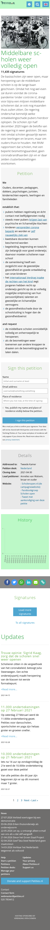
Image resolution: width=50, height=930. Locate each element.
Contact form (7, 892)
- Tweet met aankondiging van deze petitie (32, 500)
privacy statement (12, 439)
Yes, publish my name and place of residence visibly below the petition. (23, 409)
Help (3, 857)
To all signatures (25, 622)
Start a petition (8, 860)
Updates (27, 857)
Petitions (5, 864)
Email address (9, 386)
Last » (34, 800)
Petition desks (8, 867)
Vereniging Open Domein (25, 918)
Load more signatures (25, 611)
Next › (27, 800)
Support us (28, 867)
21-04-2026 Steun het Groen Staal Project (22, 837)
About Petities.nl (31, 864)
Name (5, 376)
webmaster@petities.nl (12, 896)
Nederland (26, 468)
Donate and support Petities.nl (25, 881)
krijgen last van (38, 219)
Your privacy (29, 860)
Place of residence (12, 396)
